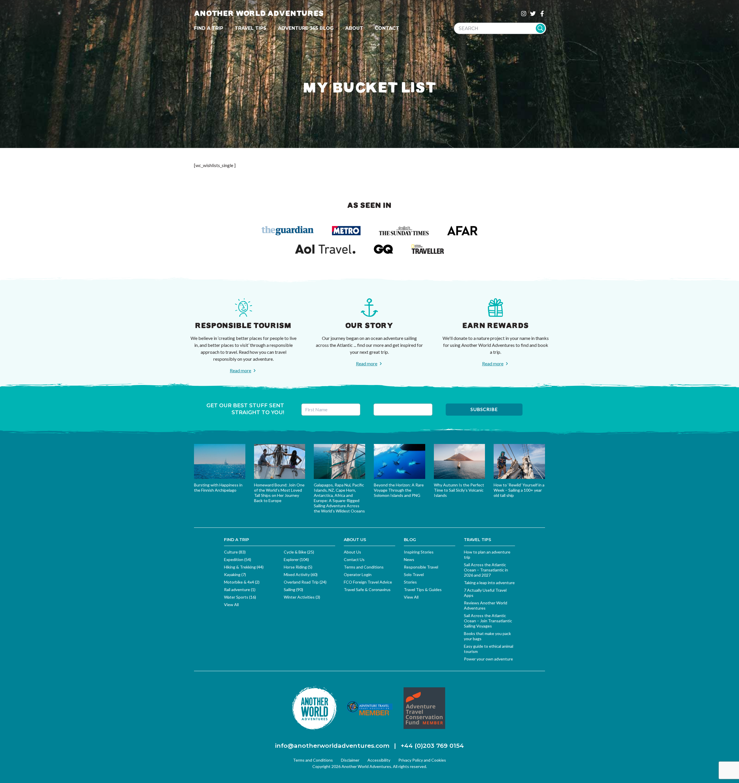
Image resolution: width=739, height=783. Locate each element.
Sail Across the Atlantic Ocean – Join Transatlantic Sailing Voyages (488, 620)
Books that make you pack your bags (487, 636)
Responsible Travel (421, 566)
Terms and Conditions (364, 566)
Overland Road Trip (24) (305, 582)
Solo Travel (414, 574)
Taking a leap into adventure (489, 582)
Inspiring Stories (419, 551)
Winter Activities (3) (302, 597)
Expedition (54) (237, 559)
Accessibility (378, 760)
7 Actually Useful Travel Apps (485, 593)
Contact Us (354, 559)
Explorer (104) (296, 559)
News (409, 559)
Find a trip (208, 28)
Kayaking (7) (235, 574)
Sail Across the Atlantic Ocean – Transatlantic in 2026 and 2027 (486, 569)
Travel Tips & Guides (423, 589)
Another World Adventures (259, 13)
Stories (410, 582)
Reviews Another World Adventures (485, 605)
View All (231, 604)
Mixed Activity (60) (301, 574)
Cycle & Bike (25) (299, 551)
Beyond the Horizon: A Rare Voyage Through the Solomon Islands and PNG (399, 490)
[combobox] (500, 28)
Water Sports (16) (240, 597)
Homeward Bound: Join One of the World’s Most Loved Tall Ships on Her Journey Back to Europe (279, 492)
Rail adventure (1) (239, 589)
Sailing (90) (293, 589)
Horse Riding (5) (298, 566)
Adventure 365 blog (306, 28)
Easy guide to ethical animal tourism (488, 649)
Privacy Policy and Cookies (422, 760)
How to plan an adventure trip (487, 554)
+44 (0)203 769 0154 (432, 745)
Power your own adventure (488, 658)
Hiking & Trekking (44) (244, 566)
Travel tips (250, 28)
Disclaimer (350, 760)
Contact (387, 28)
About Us (352, 551)
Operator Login (358, 574)
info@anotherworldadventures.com (332, 745)
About (354, 28)
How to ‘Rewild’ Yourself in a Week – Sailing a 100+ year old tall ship (519, 490)
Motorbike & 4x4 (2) (242, 582)
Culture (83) (235, 551)
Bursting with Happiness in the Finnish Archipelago (218, 487)
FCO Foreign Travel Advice (368, 582)
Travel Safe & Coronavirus (367, 589)
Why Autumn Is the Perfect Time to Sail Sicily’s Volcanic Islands (459, 490)
